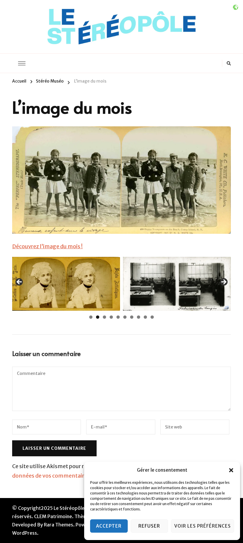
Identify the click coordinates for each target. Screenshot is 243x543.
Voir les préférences (202, 526)
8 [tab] (138, 317)
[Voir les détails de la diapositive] (67, 284)
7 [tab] (131, 317)
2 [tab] (97, 317)
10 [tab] (152, 317)
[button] (231, 470)
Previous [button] (19, 282)
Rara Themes (58, 525)
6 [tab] (125, 317)
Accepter (109, 526)
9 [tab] (145, 317)
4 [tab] (111, 317)
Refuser (149, 526)
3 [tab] (104, 317)
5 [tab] (118, 317)
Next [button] (223, 282)
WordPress (24, 533)
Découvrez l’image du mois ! (47, 246)
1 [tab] (90, 317)
